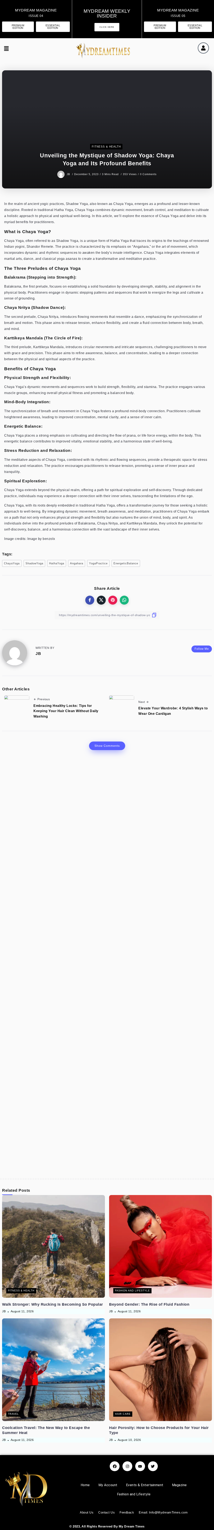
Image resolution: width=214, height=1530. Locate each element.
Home (85, 1485)
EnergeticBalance (125, 563)
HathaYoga (56, 563)
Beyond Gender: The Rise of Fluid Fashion (149, 1304)
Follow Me (202, 648)
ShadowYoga (34, 563)
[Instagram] (127, 1466)
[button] (6, 49)
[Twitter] (153, 1466)
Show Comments (107, 745)
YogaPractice (98, 563)
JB (69, 174)
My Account (107, 1485)
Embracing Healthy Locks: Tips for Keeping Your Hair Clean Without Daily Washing (65, 711)
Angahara (76, 563)
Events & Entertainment (144, 1485)
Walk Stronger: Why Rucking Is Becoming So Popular (52, 1304)
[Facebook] (115, 1466)
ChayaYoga (12, 563)
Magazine (179, 1485)
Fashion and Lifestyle (134, 1494)
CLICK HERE (106, 27)
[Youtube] (140, 1466)
